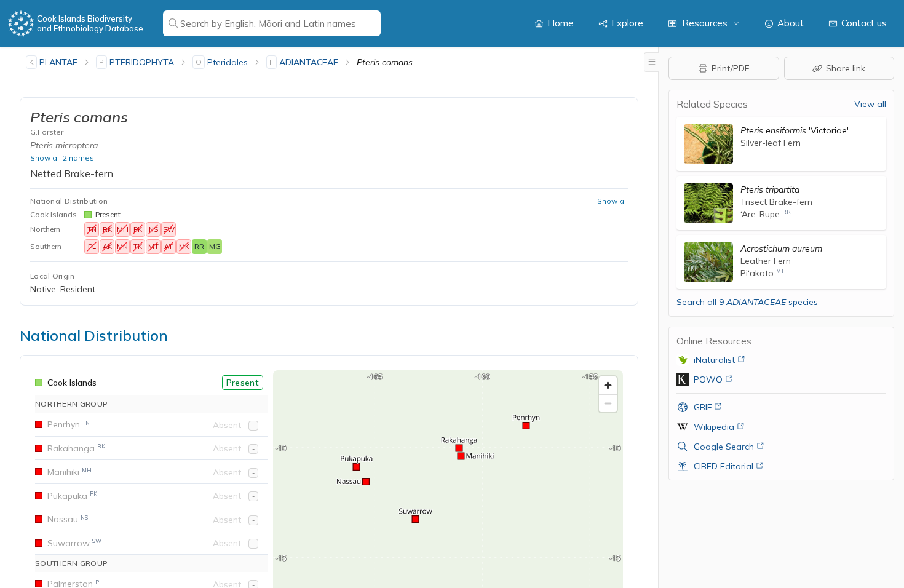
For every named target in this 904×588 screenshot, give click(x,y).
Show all (612, 200)
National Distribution (69, 200)
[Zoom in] (608, 385)
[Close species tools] (651, 62)
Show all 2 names (62, 157)
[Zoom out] (608, 403)
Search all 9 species (747, 302)
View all (870, 103)
